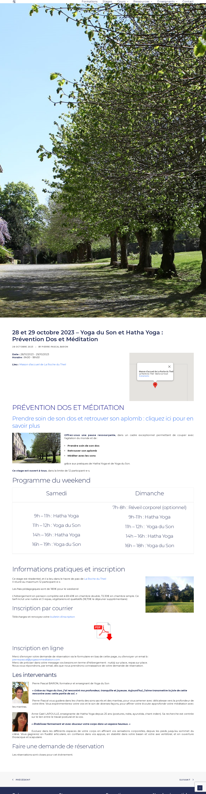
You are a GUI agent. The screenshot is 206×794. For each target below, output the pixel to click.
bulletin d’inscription (62, 616)
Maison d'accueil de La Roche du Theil (42, 364)
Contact (188, 1)
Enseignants (166, 1)
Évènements (144, 376)
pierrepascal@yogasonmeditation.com (36, 659)
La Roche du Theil (95, 578)
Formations (90, 1)
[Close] (169, 366)
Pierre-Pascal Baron (55, 347)
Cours (121, 1)
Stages (107, 1)
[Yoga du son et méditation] (14, 1)
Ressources (141, 1)
